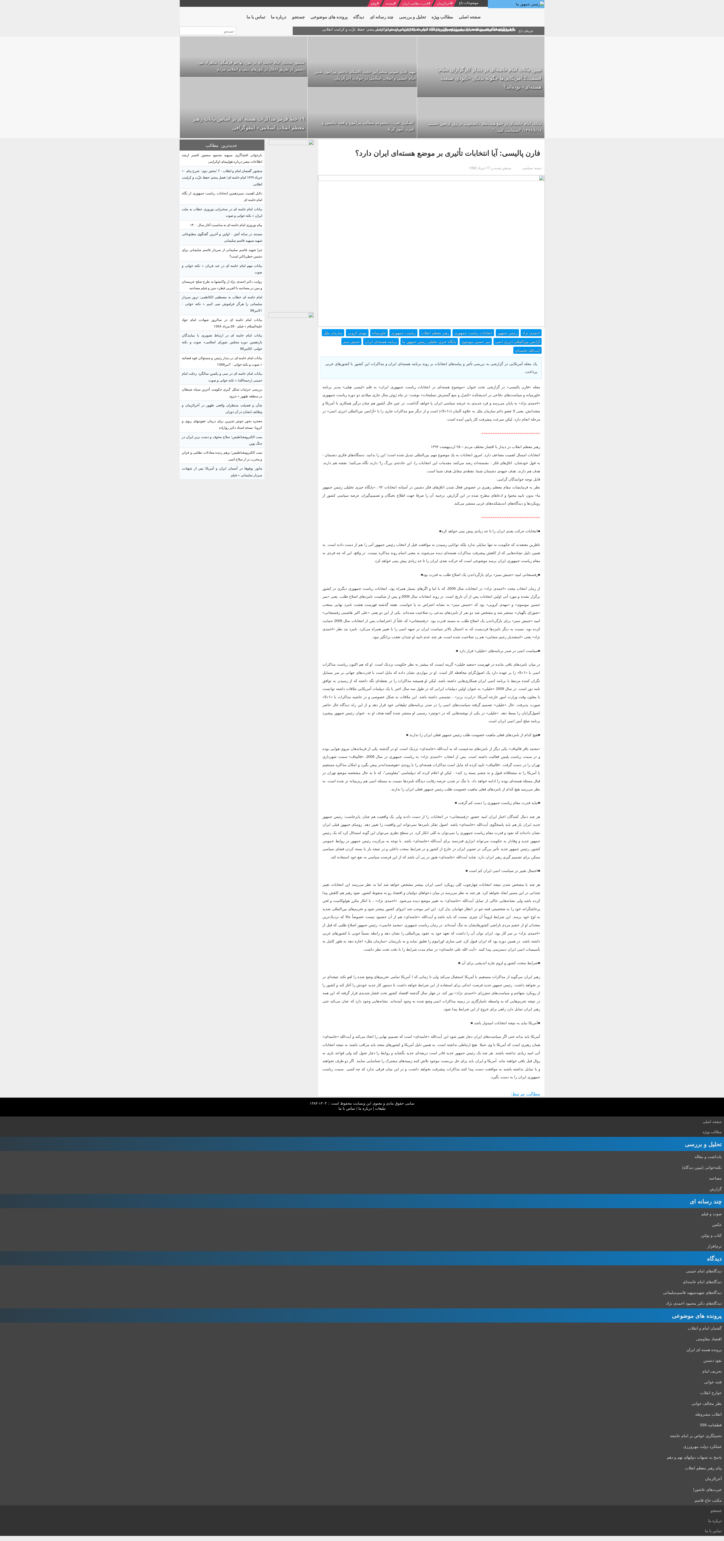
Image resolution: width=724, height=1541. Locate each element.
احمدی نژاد (531, 332)
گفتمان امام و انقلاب (705, 1328)
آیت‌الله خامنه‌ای (527, 350)
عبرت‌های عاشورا (707, 1489)
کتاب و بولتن (711, 1235)
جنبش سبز (351, 341)
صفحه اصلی (712, 1121)
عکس (717, 1224)
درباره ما (365, 1108)
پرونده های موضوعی (697, 1315)
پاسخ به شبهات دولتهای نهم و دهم (694, 1457)
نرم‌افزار (714, 1246)
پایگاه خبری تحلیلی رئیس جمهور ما (429, 341)
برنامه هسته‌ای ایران (381, 341)
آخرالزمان (444, 3)
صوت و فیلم (711, 1213)
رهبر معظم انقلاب (435, 332)
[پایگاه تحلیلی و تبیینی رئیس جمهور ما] (291, 224)
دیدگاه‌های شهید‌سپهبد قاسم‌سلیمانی (692, 1292)
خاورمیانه (379, 332)
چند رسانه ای (706, 1201)
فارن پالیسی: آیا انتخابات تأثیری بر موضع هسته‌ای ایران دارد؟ (447, 152)
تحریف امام (712, 1371)
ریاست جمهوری (403, 332)
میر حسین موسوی (475, 341)
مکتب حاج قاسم (708, 1500)
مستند (389, 3)
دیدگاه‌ (714, 1258)
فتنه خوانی (713, 1381)
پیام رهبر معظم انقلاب (703, 1468)
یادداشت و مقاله (708, 1156)
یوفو (374, 3)
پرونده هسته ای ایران (704, 1349)
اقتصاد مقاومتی (709, 1338)
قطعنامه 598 (711, 1425)
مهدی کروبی (357, 332)
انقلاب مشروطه (708, 1414)
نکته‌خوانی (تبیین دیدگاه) (702, 1167)
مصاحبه (715, 1178)
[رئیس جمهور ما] (516, 4)
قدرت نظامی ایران (415, 3)
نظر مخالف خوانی (706, 1403)
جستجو (716, 1510)
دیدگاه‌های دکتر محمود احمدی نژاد (694, 1303)
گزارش (716, 1188)
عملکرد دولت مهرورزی (702, 1446)
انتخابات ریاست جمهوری (473, 332)
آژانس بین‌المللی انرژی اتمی (517, 341)
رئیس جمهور (507, 332)
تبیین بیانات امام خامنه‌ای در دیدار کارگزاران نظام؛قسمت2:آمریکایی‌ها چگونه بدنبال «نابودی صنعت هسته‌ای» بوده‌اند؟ (489, 77)
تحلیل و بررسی (703, 1144)
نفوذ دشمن (712, 1360)
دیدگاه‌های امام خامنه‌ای (702, 1281)
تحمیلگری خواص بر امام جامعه (696, 1435)
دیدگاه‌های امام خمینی (704, 1271)
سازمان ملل (333, 332)
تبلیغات (380, 1108)
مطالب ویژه (712, 1131)
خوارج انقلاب (711, 1392)
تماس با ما (347, 1108)
